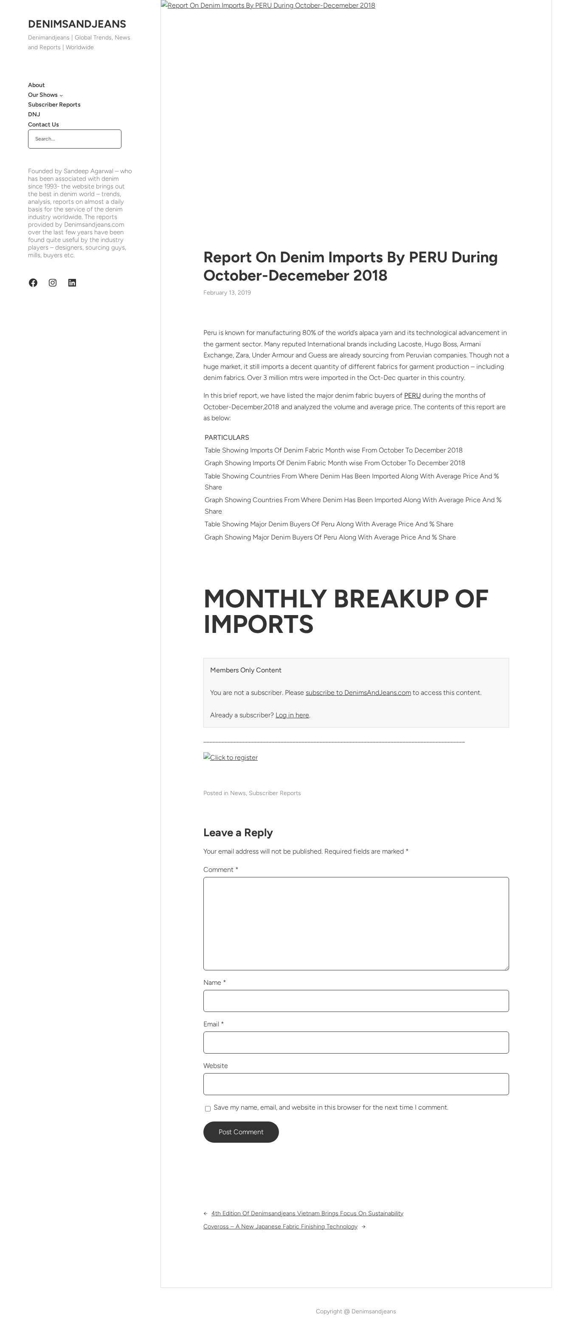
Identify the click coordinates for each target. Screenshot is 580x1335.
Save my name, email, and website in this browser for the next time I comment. (331, 1107)
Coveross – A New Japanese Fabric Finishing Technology (280, 1226)
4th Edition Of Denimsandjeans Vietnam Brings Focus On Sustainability (307, 1213)
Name (214, 982)
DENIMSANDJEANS (77, 23)
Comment (221, 870)
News (238, 793)
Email (213, 1024)
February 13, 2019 (227, 292)
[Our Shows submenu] (61, 95)
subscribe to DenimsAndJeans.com (358, 693)
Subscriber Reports (275, 793)
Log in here (292, 715)
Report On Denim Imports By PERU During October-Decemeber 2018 (350, 266)
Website (215, 1066)
